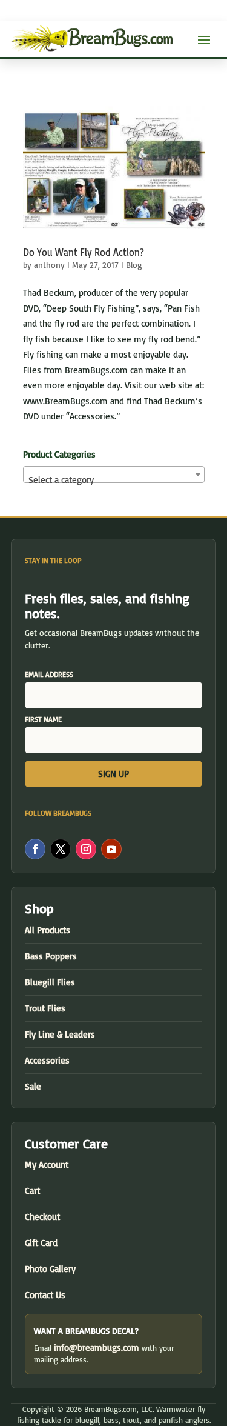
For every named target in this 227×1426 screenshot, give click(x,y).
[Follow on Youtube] (111, 849)
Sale (33, 1086)
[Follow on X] (60, 849)
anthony (49, 264)
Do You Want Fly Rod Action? (83, 252)
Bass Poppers (51, 956)
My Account (46, 1164)
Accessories (47, 1060)
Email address (49, 674)
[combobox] (114, 474)
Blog (134, 264)
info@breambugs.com (96, 1347)
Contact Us (45, 1295)
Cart (32, 1190)
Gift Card (41, 1242)
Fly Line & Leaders (60, 1034)
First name (43, 719)
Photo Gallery (50, 1268)
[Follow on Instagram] (86, 849)
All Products (47, 930)
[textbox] (114, 480)
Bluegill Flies (50, 982)
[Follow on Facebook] (35, 849)
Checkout (42, 1216)
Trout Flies (45, 1008)
